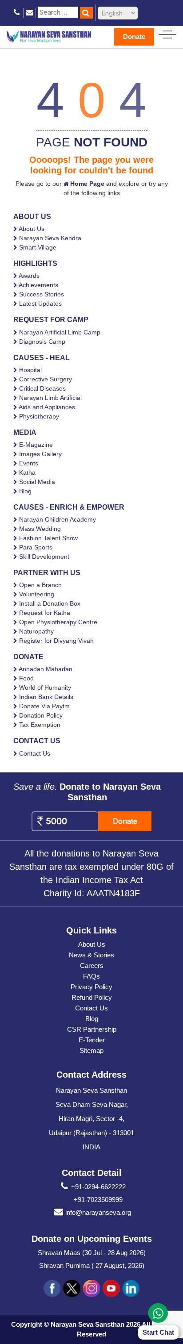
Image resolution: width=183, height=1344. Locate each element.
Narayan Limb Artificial (50, 397)
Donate (134, 36)
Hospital (30, 369)
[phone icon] (17, 12)
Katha (27, 472)
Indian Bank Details (46, 696)
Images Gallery (40, 453)
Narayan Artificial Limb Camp (59, 332)
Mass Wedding (40, 528)
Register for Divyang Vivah (56, 640)
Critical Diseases (42, 388)
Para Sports (35, 547)
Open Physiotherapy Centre (58, 622)
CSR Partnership (91, 1029)
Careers (91, 965)
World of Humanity (45, 687)
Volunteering (36, 594)
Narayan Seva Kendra (50, 238)
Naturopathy (36, 631)
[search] (86, 13)
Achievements (38, 284)
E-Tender (92, 1040)
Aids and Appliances (47, 407)
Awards (29, 275)
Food (26, 678)
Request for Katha (44, 612)
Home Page (86, 183)
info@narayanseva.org (98, 1212)
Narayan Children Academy (57, 519)
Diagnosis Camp (42, 341)
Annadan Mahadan (45, 668)
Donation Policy (41, 715)
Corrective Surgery (45, 379)
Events (28, 463)
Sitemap (91, 1050)
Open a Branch (40, 584)
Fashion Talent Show (48, 537)
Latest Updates (40, 303)
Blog (25, 491)
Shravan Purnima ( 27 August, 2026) (91, 1265)
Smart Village (37, 247)
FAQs (91, 976)
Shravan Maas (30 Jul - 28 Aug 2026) (92, 1252)
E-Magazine (36, 444)
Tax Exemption (39, 724)
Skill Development (44, 556)
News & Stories (91, 955)
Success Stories (41, 294)
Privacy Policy (91, 987)
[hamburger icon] (167, 32)
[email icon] (29, 12)
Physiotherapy (39, 416)
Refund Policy (92, 997)
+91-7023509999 (98, 1199)
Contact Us (34, 753)
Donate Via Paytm (44, 706)
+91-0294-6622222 (98, 1186)
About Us (31, 228)
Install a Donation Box (49, 603)
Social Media (37, 481)
